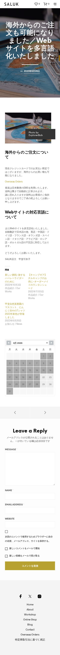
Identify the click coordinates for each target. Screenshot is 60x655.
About (30, 609)
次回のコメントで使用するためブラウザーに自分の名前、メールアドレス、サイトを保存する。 (29, 539)
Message (11, 450)
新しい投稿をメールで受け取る (24, 556)
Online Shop (30, 619)
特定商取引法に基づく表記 (30, 639)
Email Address (14, 505)
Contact (30, 629)
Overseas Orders (14, 181)
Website (9, 519)
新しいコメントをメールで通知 (24, 548)
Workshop (30, 614)
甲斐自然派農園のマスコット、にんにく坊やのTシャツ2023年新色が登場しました (15, 310)
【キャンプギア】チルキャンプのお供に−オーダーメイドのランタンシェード (38, 281)
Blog (30, 624)
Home (30, 604)
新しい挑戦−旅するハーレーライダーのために (15, 278)
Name (9, 490)
